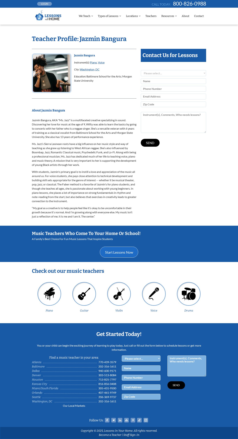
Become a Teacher (110, 435)
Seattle (36, 397)
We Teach (84, 16)
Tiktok (139, 420)
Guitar (84, 310)
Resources (167, 16)
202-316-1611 (107, 366)
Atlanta (36, 362)
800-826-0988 (189, 3)
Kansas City (39, 384)
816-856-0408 (107, 383)
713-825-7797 (107, 379)
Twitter (113, 420)
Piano (93, 62)
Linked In (120, 420)
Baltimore (38, 366)
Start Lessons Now (119, 252)
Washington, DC (89, 69)
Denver (36, 375)
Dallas (36, 371)
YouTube (126, 420)
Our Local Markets (74, 405)
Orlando (37, 392)
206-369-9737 (107, 397)
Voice (101, 62)
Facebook (107, 420)
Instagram (146, 420)
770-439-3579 (107, 362)
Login (44, 3)
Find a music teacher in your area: (74, 357)
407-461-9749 (107, 392)
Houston (37, 379)
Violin (119, 310)
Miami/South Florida (45, 388)
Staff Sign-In (131, 435)
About (185, 16)
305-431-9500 (107, 388)
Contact (199, 16)
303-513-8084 (107, 375)
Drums (188, 310)
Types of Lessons (108, 16)
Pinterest (133, 420)
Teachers (150, 16)
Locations (132, 16)
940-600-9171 (107, 370)
